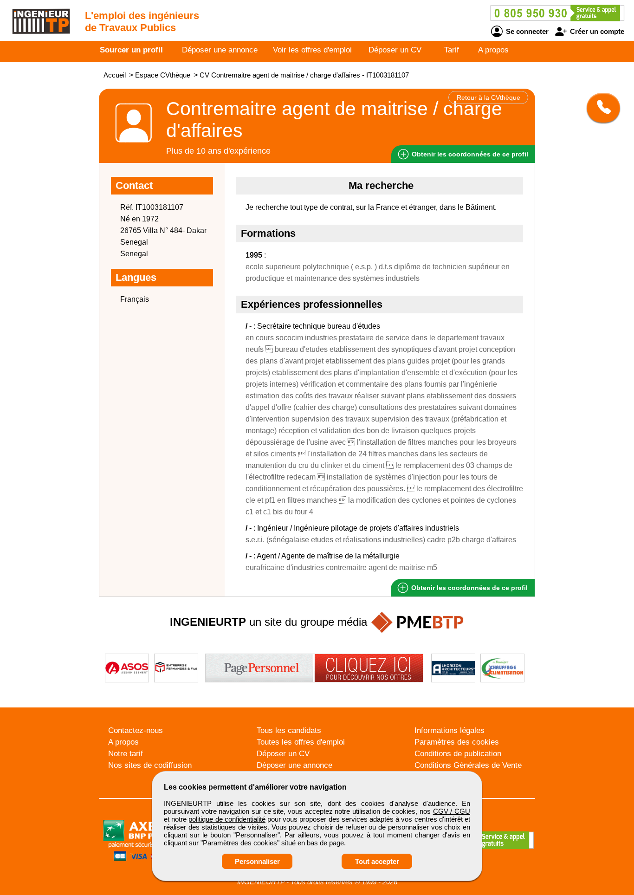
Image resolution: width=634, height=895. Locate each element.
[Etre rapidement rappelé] (600, 108)
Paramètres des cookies (456, 742)
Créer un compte (596, 31)
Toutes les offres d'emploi (301, 742)
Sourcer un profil (131, 49)
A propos (493, 49)
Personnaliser (257, 861)
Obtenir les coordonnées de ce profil (468, 587)
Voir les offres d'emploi (312, 49)
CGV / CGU (451, 811)
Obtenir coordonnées (469, 154)
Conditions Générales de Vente (468, 765)
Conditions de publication (457, 753)
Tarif (451, 49)
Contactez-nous (135, 730)
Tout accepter (377, 861)
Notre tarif (125, 753)
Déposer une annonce (220, 49)
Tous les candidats (289, 730)
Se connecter (526, 31)
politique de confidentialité (226, 819)
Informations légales (449, 730)
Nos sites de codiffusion (150, 765)
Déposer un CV (395, 49)
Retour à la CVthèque (488, 97)
